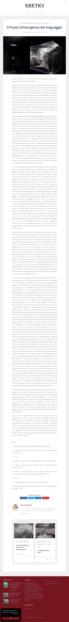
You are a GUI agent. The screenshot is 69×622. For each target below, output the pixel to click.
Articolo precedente (23, 521)
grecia (27, 594)
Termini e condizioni (7, 614)
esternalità (26, 541)
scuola (33, 583)
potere (38, 546)
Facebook (24, 498)
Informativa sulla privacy (51, 583)
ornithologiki (34, 591)
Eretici (31, 617)
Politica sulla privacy (7, 615)
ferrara (34, 597)
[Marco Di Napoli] (15, 507)
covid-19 (33, 594)
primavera (34, 589)
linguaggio (31, 23)
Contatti (40, 13)
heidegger (47, 23)
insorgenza (26, 23)
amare (37, 586)
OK (11, 618)
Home (27, 13)
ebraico (40, 597)
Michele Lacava (14, 603)
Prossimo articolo (45, 521)
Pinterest (46, 498)
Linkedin (38, 498)
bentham (45, 541)
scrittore (28, 597)
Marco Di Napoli (28, 32)
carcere (49, 544)
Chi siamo (33, 13)
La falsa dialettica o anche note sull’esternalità (22, 547)
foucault (50, 541)
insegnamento (29, 586)
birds (41, 589)
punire (45, 544)
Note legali (54, 581)
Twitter (31, 498)
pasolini (28, 583)
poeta (27, 600)
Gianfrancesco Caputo (43, 556)
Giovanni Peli (13, 590)
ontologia (37, 23)
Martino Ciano (14, 596)
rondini (27, 589)
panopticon (40, 541)
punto (21, 23)
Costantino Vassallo (21, 553)
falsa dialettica (19, 541)
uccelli (27, 591)
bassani (40, 594)
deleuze (42, 23)
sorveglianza (40, 544)
